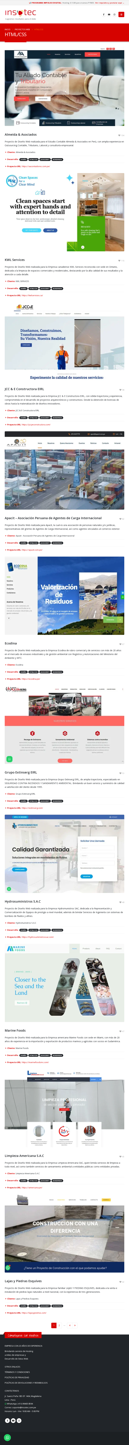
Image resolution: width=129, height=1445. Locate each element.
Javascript (45, 159)
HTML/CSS (33, 159)
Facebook (7, 1420)
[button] (121, 14)
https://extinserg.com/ (32, 808)
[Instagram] (114, 14)
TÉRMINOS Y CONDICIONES (17, 1372)
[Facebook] (104, 14)
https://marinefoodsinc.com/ (35, 1062)
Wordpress (57, 159)
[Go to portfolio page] (64, 87)
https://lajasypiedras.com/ (34, 1313)
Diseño (23, 159)
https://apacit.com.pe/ (32, 550)
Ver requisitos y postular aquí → (109, 3)
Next (75, 1325)
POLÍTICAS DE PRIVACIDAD (17, 1377)
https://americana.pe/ (32, 1187)
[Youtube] (109, 14)
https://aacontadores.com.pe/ (36, 166)
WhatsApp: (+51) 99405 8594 (19, 1403)
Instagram (19, 1420)
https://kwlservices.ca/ (32, 295)
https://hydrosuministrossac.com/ (38, 937)
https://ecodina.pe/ (31, 679)
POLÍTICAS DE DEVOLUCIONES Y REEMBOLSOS (26, 1382)
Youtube (13, 1420)
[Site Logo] (21, 14)
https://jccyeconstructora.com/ (36, 424)
